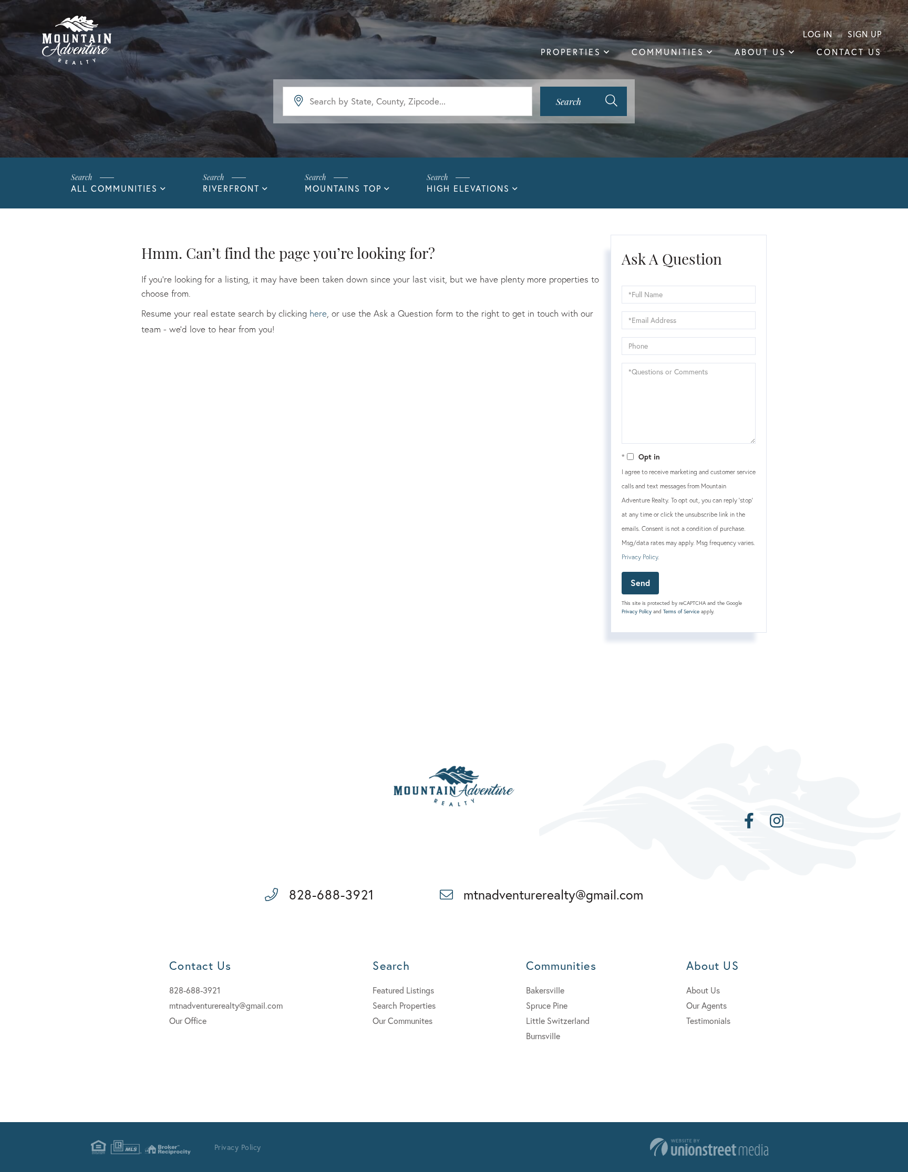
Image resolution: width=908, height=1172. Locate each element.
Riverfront (231, 188)
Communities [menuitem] (668, 51)
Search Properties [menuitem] (404, 1005)
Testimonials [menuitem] (708, 1020)
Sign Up (865, 33)
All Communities (114, 188)
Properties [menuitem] (571, 51)
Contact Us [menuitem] (849, 51)
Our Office (188, 1020)
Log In (817, 33)
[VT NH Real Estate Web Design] (709, 1147)
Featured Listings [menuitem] (403, 990)
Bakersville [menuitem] (545, 990)
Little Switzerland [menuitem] (558, 1020)
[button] (583, 101)
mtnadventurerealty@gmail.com (553, 894)
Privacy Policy (640, 557)
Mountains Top (343, 188)
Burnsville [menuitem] (543, 1035)
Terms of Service (681, 611)
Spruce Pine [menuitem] (546, 1005)
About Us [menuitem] (760, 51)
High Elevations (468, 188)
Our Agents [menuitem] (706, 1005)
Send (640, 582)
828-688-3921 (331, 894)
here (318, 313)
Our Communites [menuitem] (402, 1020)
